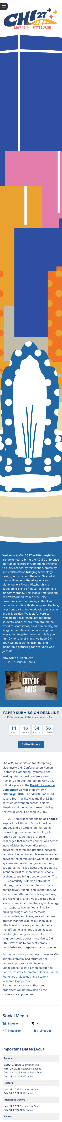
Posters (18, 972)
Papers (6, 972)
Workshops (9, 976)
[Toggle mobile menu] (4, 6)
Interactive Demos (36, 972)
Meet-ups (24, 976)
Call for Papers (31, 744)
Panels (54, 972)
